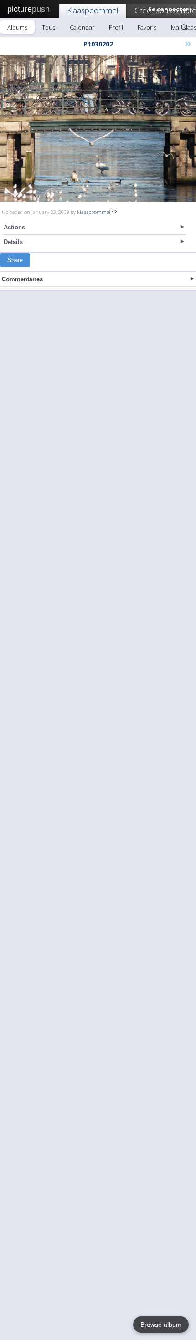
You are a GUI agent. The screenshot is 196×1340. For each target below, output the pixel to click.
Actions (14, 227)
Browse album (160, 1324)
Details (13, 242)
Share (15, 260)
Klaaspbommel (92, 10)
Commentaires (22, 279)
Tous (48, 27)
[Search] (184, 27)
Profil (116, 27)
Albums (17, 27)
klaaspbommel (93, 211)
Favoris (147, 27)
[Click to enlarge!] (98, 128)
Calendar (82, 27)
